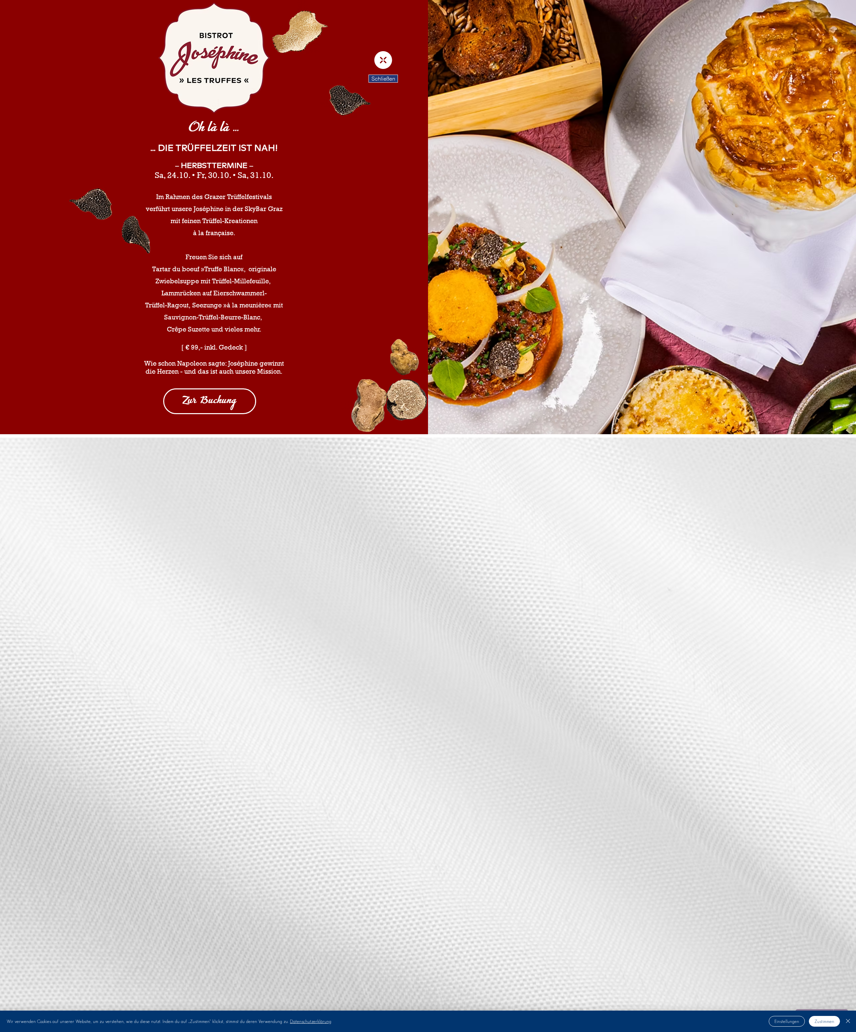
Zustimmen (824, 1021)
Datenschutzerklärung (310, 1021)
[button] (383, 60)
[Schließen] (848, 1021)
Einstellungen (786, 1021)
